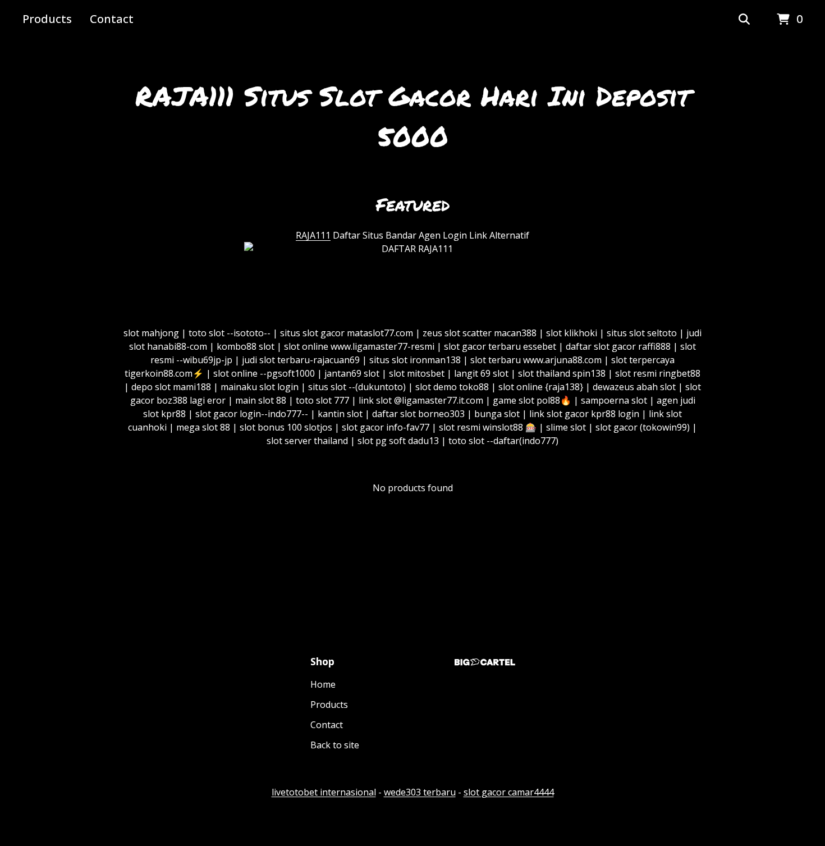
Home (323, 684)
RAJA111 (313, 235)
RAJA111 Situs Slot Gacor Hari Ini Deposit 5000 (412, 115)
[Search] (744, 19)
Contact (112, 18)
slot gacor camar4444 (509, 792)
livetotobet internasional (324, 792)
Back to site (334, 745)
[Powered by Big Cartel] (485, 662)
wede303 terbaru (420, 792)
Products (47, 18)
